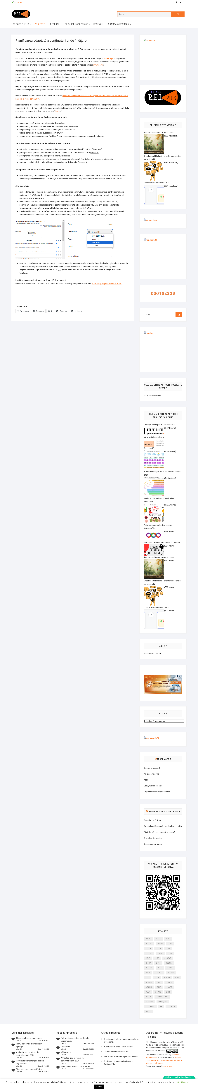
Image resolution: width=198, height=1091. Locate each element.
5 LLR (159, 982)
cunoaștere (163, 1002)
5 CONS (149, 982)
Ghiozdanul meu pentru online (29, 1038)
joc (161, 1006)
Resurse (55, 24)
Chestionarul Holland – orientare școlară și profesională (121, 1040)
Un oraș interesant (152, 768)
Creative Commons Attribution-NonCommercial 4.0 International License (164, 1060)
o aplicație (109, 58)
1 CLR (158, 948)
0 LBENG (149, 944)
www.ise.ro (98, 65)
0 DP (168, 939)
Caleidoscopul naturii (153, 844)
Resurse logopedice (76, 24)
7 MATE (158, 992)
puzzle (148, 1011)
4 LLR (157, 977)
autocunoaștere (162, 997)
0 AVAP (148, 939)
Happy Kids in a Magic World (164, 811)
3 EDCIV (169, 963)
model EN (171, 1006)
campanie (149, 1002)
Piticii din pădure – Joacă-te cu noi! (159, 832)
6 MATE (169, 987)
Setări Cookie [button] (183, 1082)
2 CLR (148, 958)
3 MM (148, 973)
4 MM (177, 977)
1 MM (170, 953)
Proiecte (40, 24)
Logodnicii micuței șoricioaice (157, 791)
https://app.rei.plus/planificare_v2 (106, 283)
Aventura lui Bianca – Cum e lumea (118, 1047)
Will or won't (66, 1052)
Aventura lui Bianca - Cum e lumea (75, 1066)
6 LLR (159, 987)
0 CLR (158, 939)
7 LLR (148, 992)
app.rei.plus (167, 1066)
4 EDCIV (171, 973)
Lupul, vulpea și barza (153, 786)
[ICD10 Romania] (163, 676)
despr (57, 111)
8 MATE (148, 997)
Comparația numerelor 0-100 (116, 1052)
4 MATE (167, 977)
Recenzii (98, 24)
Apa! (146, 780)
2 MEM (148, 963)
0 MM (170, 944)
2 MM (158, 963)
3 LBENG (149, 968)
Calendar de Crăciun (152, 820)
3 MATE (170, 968)
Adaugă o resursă (118, 24)
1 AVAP (148, 948)
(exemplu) (97, 149)
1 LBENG (149, 953)
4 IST (147, 977)
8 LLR (168, 992)
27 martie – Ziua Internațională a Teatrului (121, 1056)
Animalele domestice (153, 838)
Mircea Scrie (164, 759)
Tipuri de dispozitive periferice (29, 1069)
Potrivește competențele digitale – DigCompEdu (118, 1062)
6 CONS (149, 987)
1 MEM (160, 953)
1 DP (168, 948)
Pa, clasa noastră (151, 774)
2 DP (157, 958)
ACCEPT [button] (99, 1087)
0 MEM (160, 944)
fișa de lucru (150, 1006)
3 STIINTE (158, 973)
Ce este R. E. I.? (21, 24)
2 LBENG (167, 958)
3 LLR (160, 968)
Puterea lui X (66, 1047)
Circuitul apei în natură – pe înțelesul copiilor (163, 826)
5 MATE (169, 982)
